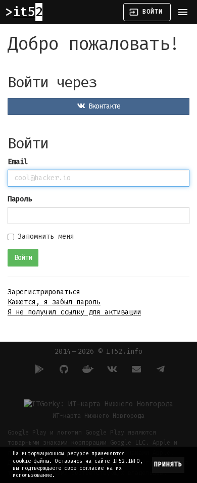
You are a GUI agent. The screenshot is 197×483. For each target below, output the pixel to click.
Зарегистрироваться (44, 292)
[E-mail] (135, 369)
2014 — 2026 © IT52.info (98, 351)
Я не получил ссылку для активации (74, 312)
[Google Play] (38, 369)
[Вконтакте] (110, 369)
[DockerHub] (86, 369)
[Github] (62, 369)
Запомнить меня (46, 236)
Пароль (20, 199)
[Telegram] (159, 369)
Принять (168, 464)
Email (18, 161)
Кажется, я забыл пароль (54, 302)
